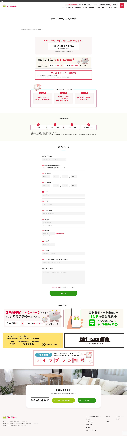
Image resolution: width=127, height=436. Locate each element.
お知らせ (108, 421)
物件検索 (77, 7)
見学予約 (114, 4)
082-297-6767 (25, 421)
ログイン (117, 0)
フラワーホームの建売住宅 (67, 7)
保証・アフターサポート (107, 7)
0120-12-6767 (88, 4)
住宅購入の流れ (91, 7)
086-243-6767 (27, 425)
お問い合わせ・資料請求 (105, 4)
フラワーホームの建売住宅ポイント (93, 416)
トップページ (28, 29)
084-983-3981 (36, 423)
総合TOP (23, 29)
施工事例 (98, 7)
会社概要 (117, 419)
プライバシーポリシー (57, 287)
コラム (107, 419)
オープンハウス (83, 7)
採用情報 (115, 7)
